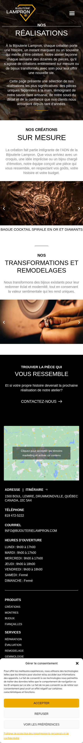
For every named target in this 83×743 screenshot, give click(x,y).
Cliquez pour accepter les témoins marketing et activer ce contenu (41, 453)
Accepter (41, 703)
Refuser (41, 713)
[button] (77, 663)
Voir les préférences (41, 724)
